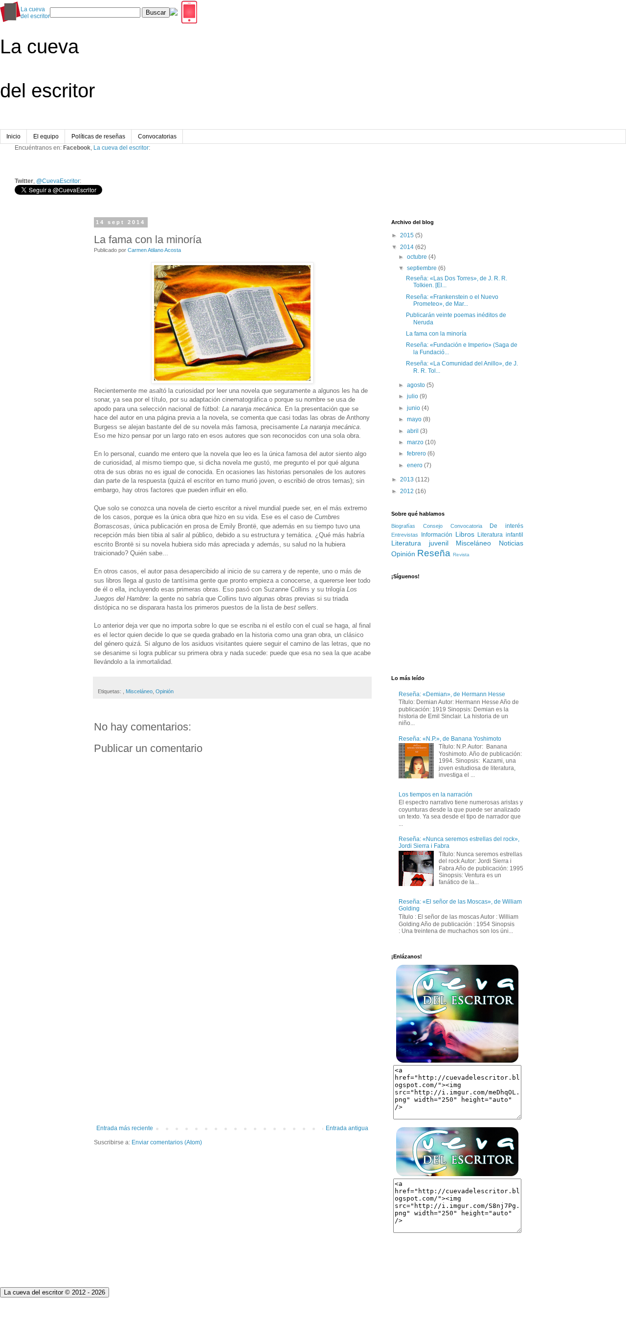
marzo (415, 442)
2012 (407, 491)
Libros (464, 534)
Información (436, 534)
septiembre (422, 268)
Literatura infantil (500, 534)
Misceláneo (139, 691)
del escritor (35, 13)
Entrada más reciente (124, 1128)
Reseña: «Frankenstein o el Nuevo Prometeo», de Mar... (452, 300)
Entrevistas (404, 535)
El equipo (46, 136)
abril (413, 431)
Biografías (403, 526)
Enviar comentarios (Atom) (167, 1142)
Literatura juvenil (419, 543)
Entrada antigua (347, 1128)
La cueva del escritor (121, 147)
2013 (407, 479)
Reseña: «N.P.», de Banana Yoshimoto (450, 738)
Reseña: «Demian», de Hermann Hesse (452, 694)
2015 (407, 235)
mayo (414, 419)
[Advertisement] (232, 1044)
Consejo (433, 526)
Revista (461, 554)
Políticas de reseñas (98, 136)
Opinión (165, 691)
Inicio (13, 136)
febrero (416, 453)
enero (415, 465)
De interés (506, 526)
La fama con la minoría (436, 333)
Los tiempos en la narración (435, 794)
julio (412, 396)
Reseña (433, 553)
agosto (416, 385)
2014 (407, 247)
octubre (417, 256)
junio (413, 408)
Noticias (511, 543)
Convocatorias (157, 136)
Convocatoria (466, 526)
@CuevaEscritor (58, 181)
